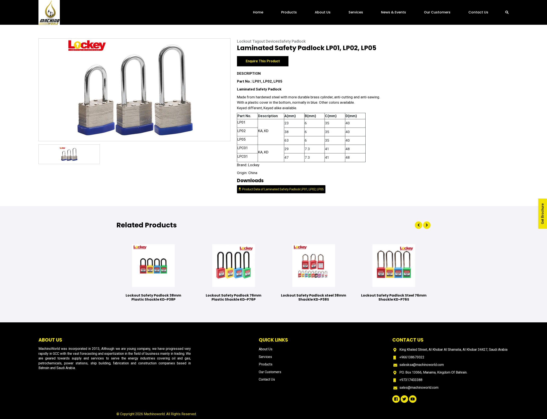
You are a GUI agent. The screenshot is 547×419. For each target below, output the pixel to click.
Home (258, 12)
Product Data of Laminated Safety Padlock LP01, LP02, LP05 (283, 189)
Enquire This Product (263, 61)
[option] (134, 90)
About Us (323, 12)
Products (289, 12)
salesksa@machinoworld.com (421, 365)
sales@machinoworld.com (418, 388)
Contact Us (478, 12)
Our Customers (437, 12)
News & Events (393, 12)
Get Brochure (543, 214)
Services (355, 12)
